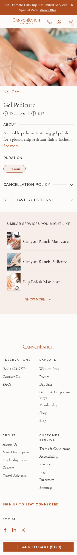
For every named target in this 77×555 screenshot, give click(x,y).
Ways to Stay (49, 369)
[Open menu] (5, 22)
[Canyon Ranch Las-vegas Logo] (26, 21)
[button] (59, 22)
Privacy (45, 464)
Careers (8, 468)
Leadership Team (15, 460)
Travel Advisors (15, 476)
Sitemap (45, 488)
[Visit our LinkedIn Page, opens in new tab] (14, 530)
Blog (42, 421)
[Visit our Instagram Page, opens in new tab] (22, 530)
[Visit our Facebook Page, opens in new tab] (5, 530)
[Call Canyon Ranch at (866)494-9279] (49, 22)
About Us (10, 445)
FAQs (7, 385)
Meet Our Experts (16, 452)
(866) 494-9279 (14, 369)
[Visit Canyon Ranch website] (38, 347)
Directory (46, 480)
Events (44, 377)
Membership (48, 405)
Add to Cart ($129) (41, 547)
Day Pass (45, 385)
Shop (43, 413)
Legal (43, 472)
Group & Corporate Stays (54, 394)
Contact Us (11, 377)
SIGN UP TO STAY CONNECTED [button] (31, 504)
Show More (35, 299)
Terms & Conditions (54, 449)
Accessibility (48, 456)
